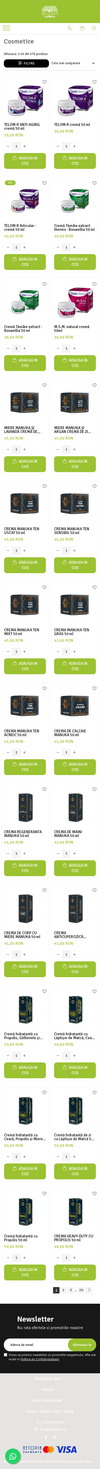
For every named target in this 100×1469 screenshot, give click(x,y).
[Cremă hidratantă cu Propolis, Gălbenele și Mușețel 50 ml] (25, 1009)
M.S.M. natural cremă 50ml (71, 329)
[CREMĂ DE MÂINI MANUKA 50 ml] (75, 807)
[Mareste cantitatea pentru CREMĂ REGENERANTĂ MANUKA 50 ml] (25, 854)
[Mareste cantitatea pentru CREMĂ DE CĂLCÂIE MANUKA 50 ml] (75, 753)
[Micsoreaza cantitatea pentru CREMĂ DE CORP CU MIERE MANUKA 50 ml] (8, 955)
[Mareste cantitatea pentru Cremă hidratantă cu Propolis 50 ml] (25, 1258)
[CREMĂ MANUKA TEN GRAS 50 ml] (75, 605)
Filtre (28, 63)
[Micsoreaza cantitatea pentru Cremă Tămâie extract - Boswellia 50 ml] (8, 348)
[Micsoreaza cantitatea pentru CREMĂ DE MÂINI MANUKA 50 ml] (58, 854)
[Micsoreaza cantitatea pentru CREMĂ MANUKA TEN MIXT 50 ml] (8, 652)
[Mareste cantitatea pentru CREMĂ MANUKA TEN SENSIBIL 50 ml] (75, 551)
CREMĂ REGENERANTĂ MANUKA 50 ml (23, 834)
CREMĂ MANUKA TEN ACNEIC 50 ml (21, 733)
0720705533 (53, 1422)
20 (81, 1290)
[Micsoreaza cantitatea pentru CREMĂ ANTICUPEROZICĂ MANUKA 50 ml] (58, 955)
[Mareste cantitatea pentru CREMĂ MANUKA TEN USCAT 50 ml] (25, 551)
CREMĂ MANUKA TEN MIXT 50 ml (21, 632)
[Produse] (7, 29)
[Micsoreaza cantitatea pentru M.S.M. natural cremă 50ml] (58, 348)
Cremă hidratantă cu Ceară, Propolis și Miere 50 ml (23, 1137)
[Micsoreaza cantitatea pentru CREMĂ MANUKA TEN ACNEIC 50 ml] (8, 753)
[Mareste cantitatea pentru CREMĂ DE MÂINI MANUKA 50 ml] (75, 854)
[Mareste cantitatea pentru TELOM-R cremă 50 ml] (75, 146)
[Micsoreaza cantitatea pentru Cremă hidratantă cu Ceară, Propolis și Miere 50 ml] (8, 1157)
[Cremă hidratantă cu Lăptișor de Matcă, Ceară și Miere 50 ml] (75, 1009)
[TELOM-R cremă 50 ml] (75, 99)
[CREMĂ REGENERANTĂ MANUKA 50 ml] (25, 807)
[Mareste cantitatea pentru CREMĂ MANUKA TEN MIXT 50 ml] (25, 652)
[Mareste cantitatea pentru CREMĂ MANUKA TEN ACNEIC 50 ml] (25, 753)
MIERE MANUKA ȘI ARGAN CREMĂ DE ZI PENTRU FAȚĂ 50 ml (71, 430)
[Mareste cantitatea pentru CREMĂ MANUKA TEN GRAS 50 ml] (75, 652)
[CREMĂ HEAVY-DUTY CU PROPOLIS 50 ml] (75, 1211)
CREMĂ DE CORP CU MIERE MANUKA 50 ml (22, 935)
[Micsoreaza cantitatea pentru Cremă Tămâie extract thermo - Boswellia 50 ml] (58, 247)
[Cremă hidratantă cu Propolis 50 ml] (25, 1211)
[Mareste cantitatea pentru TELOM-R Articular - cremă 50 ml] (25, 247)
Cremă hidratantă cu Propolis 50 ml (21, 1238)
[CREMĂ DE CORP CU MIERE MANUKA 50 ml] (25, 908)
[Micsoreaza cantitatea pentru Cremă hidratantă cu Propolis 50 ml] (8, 1258)
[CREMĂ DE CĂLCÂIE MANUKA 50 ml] (75, 706)
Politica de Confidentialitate (40, 1359)
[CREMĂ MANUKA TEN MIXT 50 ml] (25, 605)
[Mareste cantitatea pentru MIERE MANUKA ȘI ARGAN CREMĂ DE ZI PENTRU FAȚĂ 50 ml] (75, 449)
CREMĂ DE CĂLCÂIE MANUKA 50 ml (70, 733)
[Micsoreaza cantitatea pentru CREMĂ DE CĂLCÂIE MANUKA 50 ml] (58, 753)
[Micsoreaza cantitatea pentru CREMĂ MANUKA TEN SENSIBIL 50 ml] (58, 551)
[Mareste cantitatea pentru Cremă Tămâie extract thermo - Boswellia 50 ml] (75, 247)
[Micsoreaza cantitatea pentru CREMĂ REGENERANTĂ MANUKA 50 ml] (8, 854)
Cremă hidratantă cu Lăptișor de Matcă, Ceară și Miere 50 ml (74, 1036)
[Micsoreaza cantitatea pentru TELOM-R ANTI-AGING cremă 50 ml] (8, 146)
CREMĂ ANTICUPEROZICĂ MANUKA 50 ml (68, 935)
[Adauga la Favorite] (43, 82)
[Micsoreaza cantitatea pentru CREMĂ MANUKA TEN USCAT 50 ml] (8, 551)
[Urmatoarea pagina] (89, 1290)
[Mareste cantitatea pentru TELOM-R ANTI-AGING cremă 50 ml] (25, 146)
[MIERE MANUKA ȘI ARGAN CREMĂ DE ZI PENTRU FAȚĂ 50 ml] (75, 402)
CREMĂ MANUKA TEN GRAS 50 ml (71, 632)
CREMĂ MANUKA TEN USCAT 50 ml (21, 531)
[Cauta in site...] (94, 28)
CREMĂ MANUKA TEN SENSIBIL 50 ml (71, 531)
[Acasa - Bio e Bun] (50, 11)
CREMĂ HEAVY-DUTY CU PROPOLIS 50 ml (73, 1238)
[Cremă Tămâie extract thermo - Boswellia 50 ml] (75, 200)
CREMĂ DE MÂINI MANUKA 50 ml (68, 834)
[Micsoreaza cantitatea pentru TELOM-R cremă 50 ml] (58, 146)
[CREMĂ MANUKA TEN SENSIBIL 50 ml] (75, 504)
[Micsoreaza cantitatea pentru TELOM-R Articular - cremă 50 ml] (8, 247)
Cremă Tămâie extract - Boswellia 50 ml (23, 329)
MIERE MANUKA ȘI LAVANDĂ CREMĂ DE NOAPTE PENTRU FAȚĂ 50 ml (24, 430)
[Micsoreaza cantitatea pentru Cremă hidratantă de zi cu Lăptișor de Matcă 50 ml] (58, 1157)
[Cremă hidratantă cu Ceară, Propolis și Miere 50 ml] (25, 1110)
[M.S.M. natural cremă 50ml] (75, 301)
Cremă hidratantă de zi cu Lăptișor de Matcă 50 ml (73, 1137)
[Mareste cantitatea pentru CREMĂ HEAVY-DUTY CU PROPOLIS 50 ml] (75, 1258)
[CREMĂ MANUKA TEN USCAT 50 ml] (25, 504)
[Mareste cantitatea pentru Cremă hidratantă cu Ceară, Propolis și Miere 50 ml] (25, 1157)
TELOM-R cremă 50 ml (72, 125)
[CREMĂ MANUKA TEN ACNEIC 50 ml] (25, 706)
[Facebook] (45, 1437)
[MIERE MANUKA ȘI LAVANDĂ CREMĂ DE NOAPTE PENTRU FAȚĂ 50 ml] (25, 402)
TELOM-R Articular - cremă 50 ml (20, 228)
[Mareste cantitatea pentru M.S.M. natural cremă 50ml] (75, 348)
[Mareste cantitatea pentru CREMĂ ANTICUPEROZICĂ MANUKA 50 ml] (75, 955)
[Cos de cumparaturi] (82, 28)
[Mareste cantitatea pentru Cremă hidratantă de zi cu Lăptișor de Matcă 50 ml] (75, 1157)
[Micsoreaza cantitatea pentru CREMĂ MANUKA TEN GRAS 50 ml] (58, 652)
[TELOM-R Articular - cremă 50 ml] (25, 200)
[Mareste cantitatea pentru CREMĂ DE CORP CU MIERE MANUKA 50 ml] (25, 955)
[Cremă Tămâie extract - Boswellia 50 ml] (25, 301)
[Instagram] (54, 1437)
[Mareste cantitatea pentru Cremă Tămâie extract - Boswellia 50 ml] (25, 348)
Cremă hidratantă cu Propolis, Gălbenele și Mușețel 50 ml (22, 1036)
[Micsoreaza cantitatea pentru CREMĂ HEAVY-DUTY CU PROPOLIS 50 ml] (58, 1258)
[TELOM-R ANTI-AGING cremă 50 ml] (25, 99)
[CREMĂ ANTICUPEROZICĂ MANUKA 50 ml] (75, 908)
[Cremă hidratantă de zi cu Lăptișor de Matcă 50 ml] (75, 1110)
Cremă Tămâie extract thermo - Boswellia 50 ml (74, 228)
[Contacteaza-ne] (70, 28)
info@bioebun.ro (52, 1429)
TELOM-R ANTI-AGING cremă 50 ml (22, 126)
